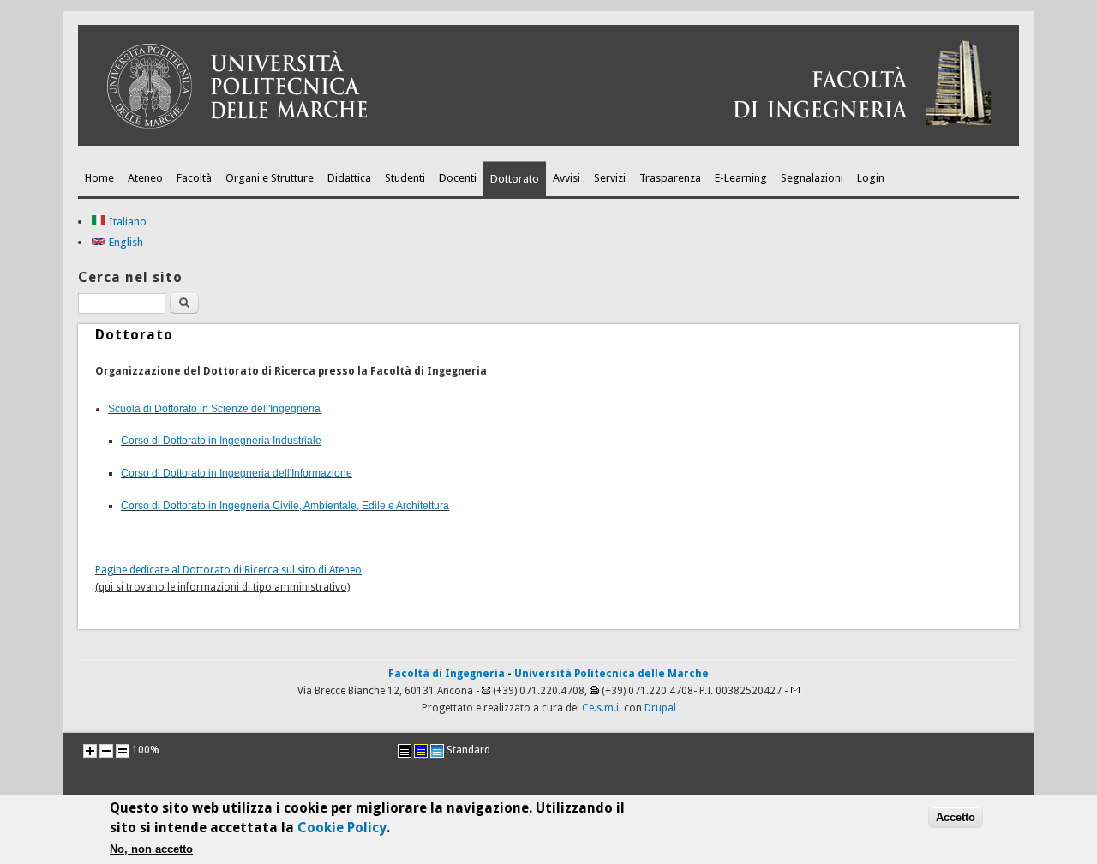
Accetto (955, 816)
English (124, 242)
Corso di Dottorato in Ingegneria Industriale (221, 441)
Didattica (349, 177)
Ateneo (145, 177)
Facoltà (194, 177)
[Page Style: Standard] (437, 751)
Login (870, 177)
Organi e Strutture (269, 177)
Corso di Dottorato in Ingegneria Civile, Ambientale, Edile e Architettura (285, 506)
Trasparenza (670, 177)
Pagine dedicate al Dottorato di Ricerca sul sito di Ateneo (228, 570)
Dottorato (514, 178)
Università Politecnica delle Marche (611, 674)
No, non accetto (151, 849)
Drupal (660, 708)
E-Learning (741, 177)
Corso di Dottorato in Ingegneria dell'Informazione (236, 473)
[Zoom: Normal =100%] (122, 751)
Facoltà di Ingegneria (446, 674)
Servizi (610, 177)
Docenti (458, 177)
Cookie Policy (342, 827)
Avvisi (566, 177)
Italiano (126, 221)
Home (99, 177)
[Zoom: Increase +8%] (90, 751)
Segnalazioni (812, 177)
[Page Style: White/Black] (404, 751)
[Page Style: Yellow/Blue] (421, 751)
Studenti (405, 177)
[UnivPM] (548, 142)
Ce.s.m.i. (601, 708)
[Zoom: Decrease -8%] (106, 751)
